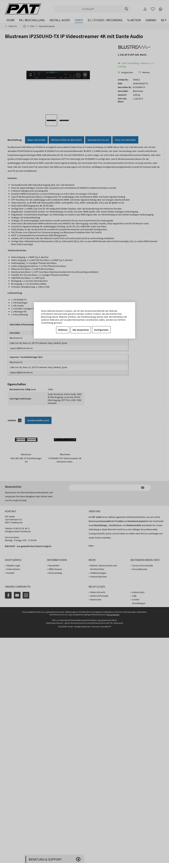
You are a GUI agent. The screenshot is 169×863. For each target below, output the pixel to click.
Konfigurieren (101, 329)
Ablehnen (63, 329)
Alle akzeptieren (80, 329)
